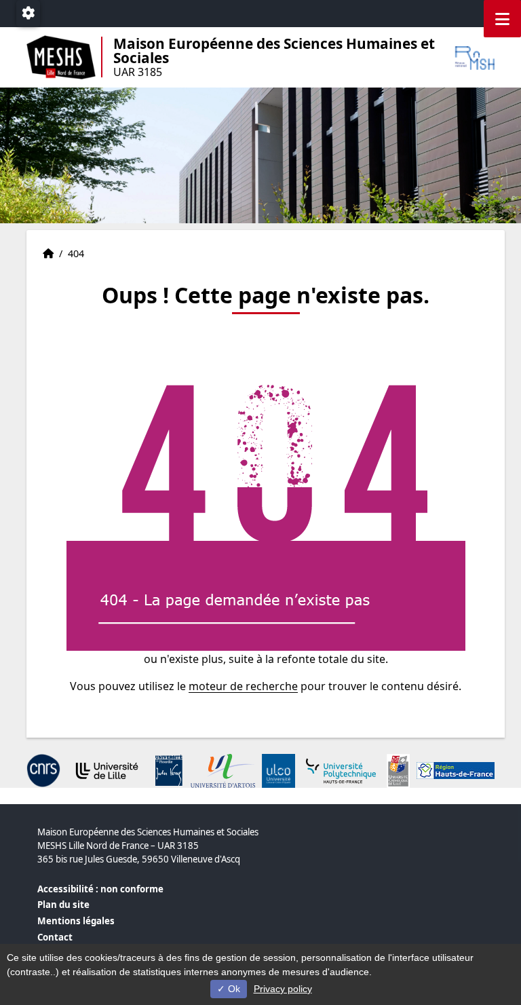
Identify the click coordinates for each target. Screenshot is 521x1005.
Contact (55, 937)
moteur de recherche (243, 686)
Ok (232, 988)
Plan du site (63, 904)
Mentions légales (76, 921)
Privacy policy (283, 988)
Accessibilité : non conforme (100, 889)
